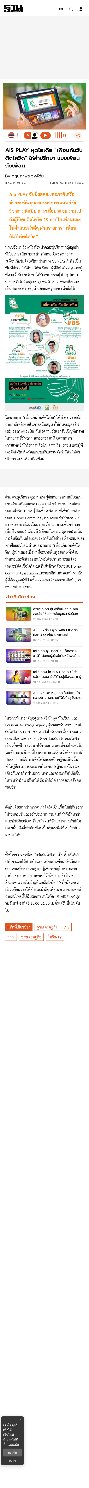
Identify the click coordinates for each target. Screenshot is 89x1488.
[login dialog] (81, 9)
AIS (66, 927)
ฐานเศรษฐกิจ (47, 927)
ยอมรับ (12, 1452)
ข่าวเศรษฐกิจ (31, 937)
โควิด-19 (55, 937)
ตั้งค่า (12, 1460)
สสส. (10, 937)
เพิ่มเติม (13, 1444)
